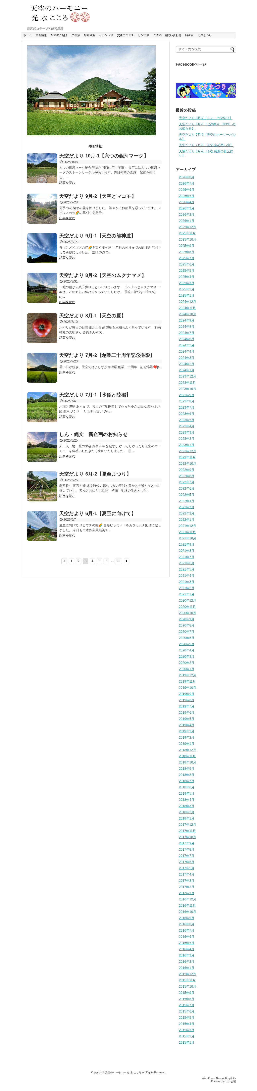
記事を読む (67, 182)
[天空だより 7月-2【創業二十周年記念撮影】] (42, 372)
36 (118, 561)
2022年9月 (186, 470)
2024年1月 (186, 370)
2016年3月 (186, 955)
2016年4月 (186, 949)
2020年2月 (186, 662)
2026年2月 (186, 214)
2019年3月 (186, 731)
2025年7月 (186, 258)
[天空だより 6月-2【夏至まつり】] (42, 490)
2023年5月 (186, 420)
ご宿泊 (76, 35)
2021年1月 (186, 594)
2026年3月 (186, 208)
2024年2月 (186, 364)
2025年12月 (187, 227)
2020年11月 (187, 606)
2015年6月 (186, 1011)
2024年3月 (186, 357)
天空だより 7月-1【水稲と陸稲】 (95, 394)
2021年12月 (187, 526)
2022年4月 (186, 501)
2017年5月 (186, 868)
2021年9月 (186, 544)
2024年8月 (186, 326)
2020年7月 (186, 631)
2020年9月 (186, 619)
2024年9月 (186, 320)
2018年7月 (186, 781)
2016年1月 (186, 968)
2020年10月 (187, 613)
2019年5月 (186, 719)
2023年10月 (187, 389)
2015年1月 (186, 1042)
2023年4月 (186, 426)
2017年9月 (186, 843)
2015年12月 (187, 974)
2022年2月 (186, 513)
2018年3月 (186, 806)
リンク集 (143, 35)
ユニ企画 (230, 1081)
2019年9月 (186, 694)
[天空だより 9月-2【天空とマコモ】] (42, 213)
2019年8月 (186, 700)
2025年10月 (187, 239)
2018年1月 (186, 818)
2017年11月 (187, 831)
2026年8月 (186, 177)
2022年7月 (186, 482)
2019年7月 (186, 706)
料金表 (189, 35)
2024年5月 (186, 345)
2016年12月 (187, 899)
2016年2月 (186, 961)
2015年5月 (186, 1017)
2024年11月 (187, 308)
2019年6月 (186, 712)
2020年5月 (186, 644)
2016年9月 (186, 918)
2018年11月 (187, 756)
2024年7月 (186, 333)
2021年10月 (187, 538)
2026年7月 (186, 183)
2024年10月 (187, 314)
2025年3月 (186, 283)
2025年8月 (186, 252)
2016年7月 (186, 930)
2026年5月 (186, 196)
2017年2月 (186, 887)
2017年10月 (187, 837)
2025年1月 (186, 295)
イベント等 (106, 35)
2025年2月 (186, 289)
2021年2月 (186, 588)
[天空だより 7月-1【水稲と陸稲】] (42, 411)
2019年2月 (186, 737)
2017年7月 (186, 855)
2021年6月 (186, 563)
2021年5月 (186, 569)
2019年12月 (187, 675)
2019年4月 (186, 725)
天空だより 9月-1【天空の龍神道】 (97, 235)
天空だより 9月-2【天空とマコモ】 (97, 196)
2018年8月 (186, 775)
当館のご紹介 (59, 35)
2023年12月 (187, 376)
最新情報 (41, 35)
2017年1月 (186, 893)
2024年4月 (186, 351)
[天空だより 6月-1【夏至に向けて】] (42, 530)
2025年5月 (186, 270)
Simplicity (230, 1078)
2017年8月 (186, 849)
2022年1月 (186, 519)
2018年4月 (186, 799)
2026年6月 (186, 189)
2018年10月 (187, 762)
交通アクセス (125, 35)
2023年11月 (187, 382)
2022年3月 (186, 507)
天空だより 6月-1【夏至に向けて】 (97, 513)
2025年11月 (187, 233)
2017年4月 (186, 874)
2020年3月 (186, 656)
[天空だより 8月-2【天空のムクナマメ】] (42, 292)
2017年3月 (186, 880)
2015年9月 (186, 992)
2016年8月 (186, 924)
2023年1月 (186, 445)
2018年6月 (186, 787)
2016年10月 (187, 911)
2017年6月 (186, 862)
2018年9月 (186, 768)
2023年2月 (186, 438)
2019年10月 (187, 687)
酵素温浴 (89, 35)
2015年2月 (186, 1036)
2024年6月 (186, 339)
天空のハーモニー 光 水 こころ (123, 1072)
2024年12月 (187, 301)
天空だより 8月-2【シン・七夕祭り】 (206, 118)
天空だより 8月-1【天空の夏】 (92, 315)
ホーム (27, 35)
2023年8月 (186, 401)
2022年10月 (187, 463)
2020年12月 (187, 600)
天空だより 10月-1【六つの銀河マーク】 (104, 155)
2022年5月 (186, 494)
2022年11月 (187, 457)
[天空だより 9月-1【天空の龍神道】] (42, 252)
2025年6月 (186, 264)
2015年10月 (187, 986)
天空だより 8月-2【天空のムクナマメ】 (102, 275)
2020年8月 (186, 625)
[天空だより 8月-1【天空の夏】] (42, 332)
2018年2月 (186, 812)
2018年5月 (186, 793)
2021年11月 (187, 532)
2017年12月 (187, 824)
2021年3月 (186, 582)
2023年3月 (186, 432)
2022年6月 (186, 488)
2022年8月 (186, 476)
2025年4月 (186, 277)
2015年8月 (186, 999)
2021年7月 (186, 557)
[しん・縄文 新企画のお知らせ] (42, 451)
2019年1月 (186, 743)
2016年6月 (186, 936)
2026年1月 (186, 220)
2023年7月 (186, 407)
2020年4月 (186, 650)
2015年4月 (186, 1024)
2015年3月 (186, 1030)
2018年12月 (187, 750)
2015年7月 (186, 1005)
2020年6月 (186, 638)
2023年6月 (186, 413)
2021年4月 (186, 575)
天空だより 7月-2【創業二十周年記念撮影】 (107, 355)
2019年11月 (187, 681)
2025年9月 (186, 245)
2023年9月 (186, 395)
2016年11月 (187, 905)
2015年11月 (187, 980)
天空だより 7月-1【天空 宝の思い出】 (206, 145)
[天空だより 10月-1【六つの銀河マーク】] (42, 172)
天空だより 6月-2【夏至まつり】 (95, 474)
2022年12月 (187, 451)
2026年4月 (186, 202)
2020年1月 (186, 669)
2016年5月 (186, 943)
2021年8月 (186, 550)
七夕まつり (205, 35)
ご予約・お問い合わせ (167, 35)
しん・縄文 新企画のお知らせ (93, 434)
